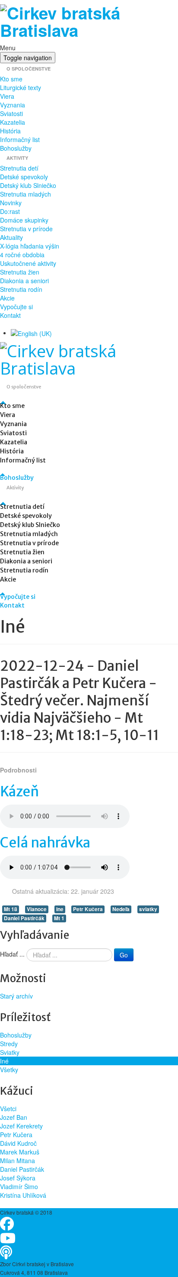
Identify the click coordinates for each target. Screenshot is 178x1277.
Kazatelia (12, 122)
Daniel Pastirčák (24, 918)
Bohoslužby (16, 148)
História (10, 130)
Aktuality (11, 237)
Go (124, 954)
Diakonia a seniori (24, 280)
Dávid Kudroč (18, 1143)
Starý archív (16, 996)
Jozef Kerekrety (21, 1126)
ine (60, 909)
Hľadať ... (12, 954)
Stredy (9, 1043)
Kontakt (10, 315)
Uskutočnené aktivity (28, 263)
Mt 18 (10, 909)
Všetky (9, 1069)
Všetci (8, 1108)
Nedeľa (121, 909)
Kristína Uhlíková (23, 1195)
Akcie (7, 298)
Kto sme (11, 78)
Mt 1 (59, 918)
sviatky (148, 909)
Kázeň (19, 791)
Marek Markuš (19, 1152)
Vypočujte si (16, 306)
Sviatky (9, 1052)
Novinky (11, 202)
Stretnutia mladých (25, 194)
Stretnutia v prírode (26, 228)
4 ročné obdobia (22, 254)
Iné (4, 1061)
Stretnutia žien (19, 272)
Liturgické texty (20, 87)
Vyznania (12, 104)
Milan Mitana (17, 1160)
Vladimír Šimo (19, 1186)
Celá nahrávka (45, 842)
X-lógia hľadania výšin (29, 246)
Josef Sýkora (17, 1178)
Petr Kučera (88, 909)
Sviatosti (11, 113)
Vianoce (37, 909)
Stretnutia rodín (21, 289)
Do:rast (10, 211)
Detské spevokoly (24, 176)
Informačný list (20, 139)
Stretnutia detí (19, 168)
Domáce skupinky (24, 220)
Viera (7, 96)
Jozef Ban (13, 1117)
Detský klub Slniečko (28, 185)
